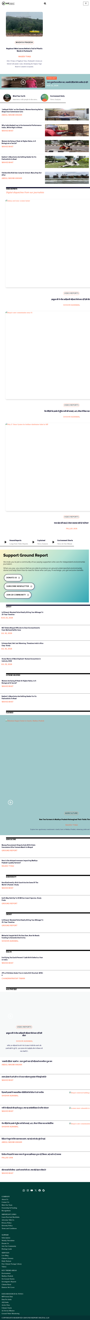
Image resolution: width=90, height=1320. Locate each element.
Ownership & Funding (9, 1210)
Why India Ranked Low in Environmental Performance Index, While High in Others (26, 128)
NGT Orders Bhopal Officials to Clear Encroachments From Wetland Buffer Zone (21, 630)
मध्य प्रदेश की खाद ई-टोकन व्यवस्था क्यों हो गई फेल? (71, 525)
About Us (5, 1201)
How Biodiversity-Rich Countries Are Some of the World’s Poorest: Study (20, 885)
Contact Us (5, 1204)
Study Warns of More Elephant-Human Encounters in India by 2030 (21, 661)
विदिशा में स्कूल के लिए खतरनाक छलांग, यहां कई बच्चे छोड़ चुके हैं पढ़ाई (23, 1140)
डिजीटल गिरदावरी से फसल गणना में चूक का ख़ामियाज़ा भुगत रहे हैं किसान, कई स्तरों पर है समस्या (31, 1156)
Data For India (7, 1301)
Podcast (51, 80)
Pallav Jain (71, 530)
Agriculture (71, 815)
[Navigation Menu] (85, 4)
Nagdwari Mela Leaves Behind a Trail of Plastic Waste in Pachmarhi (24, 51)
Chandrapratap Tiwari (13, 978)
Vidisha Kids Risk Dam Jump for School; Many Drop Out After (24, 174)
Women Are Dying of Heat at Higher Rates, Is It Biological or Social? (27, 143)
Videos (4, 1268)
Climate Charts (7, 1310)
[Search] (45, 4)
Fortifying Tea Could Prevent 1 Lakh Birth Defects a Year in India (25, 959)
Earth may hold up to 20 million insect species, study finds (21, 901)
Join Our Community (9, 1248)
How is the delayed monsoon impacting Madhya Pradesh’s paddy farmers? (19, 863)
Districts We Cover (8, 1289)
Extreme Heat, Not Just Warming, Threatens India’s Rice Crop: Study (22, 646)
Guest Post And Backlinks (10, 1219)
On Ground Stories (8, 1281)
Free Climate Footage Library (12, 1266)
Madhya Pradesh (24, 44)
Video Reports (71, 295)
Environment (6, 1275)
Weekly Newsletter (8, 1242)
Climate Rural (6, 1286)
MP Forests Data (7, 1298)
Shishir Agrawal (71, 307)
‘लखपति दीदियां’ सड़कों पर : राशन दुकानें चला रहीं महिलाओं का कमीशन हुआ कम (27, 1063)
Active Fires (6, 1307)
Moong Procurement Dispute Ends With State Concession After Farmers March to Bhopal (18, 848)
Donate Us (5, 1245)
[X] (35, 1192)
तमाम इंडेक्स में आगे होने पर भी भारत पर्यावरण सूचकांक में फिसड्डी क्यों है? (24, 1078)
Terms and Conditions (9, 1230)
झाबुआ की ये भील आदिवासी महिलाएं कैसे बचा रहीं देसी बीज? (24, 1036)
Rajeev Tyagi (24, 58)
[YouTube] (31, 1192)
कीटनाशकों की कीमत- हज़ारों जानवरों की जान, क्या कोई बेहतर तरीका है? (24, 1171)
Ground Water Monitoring (10, 1315)
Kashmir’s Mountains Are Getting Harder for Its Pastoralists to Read (26, 158)
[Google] (43, 1192)
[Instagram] (27, 1192)
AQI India (5, 1304)
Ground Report (9, 852)
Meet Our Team (7, 1207)
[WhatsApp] (23, 1192)
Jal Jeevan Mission (8, 1312)
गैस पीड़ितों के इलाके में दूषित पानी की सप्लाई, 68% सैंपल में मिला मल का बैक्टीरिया (27, 1125)
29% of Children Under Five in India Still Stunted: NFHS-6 (23, 975)
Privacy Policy (7, 1224)
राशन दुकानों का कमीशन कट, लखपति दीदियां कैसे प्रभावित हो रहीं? (67, 84)
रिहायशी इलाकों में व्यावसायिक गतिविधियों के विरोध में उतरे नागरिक (23, 1094)
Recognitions (6, 1212)
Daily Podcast (6, 1263)
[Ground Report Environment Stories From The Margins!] (8, 4)
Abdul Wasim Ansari (12, 117)
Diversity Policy (7, 1227)
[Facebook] (39, 1192)
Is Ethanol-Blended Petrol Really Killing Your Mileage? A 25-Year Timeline (22, 615)
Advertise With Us (8, 1222)
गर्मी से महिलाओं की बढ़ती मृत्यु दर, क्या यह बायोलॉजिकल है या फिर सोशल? (25, 1109)
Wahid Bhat (7, 132)
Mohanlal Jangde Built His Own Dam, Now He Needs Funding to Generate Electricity (20, 938)
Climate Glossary (7, 1260)
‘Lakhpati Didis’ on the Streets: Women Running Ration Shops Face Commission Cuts (27, 112)
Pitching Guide (7, 1251)
